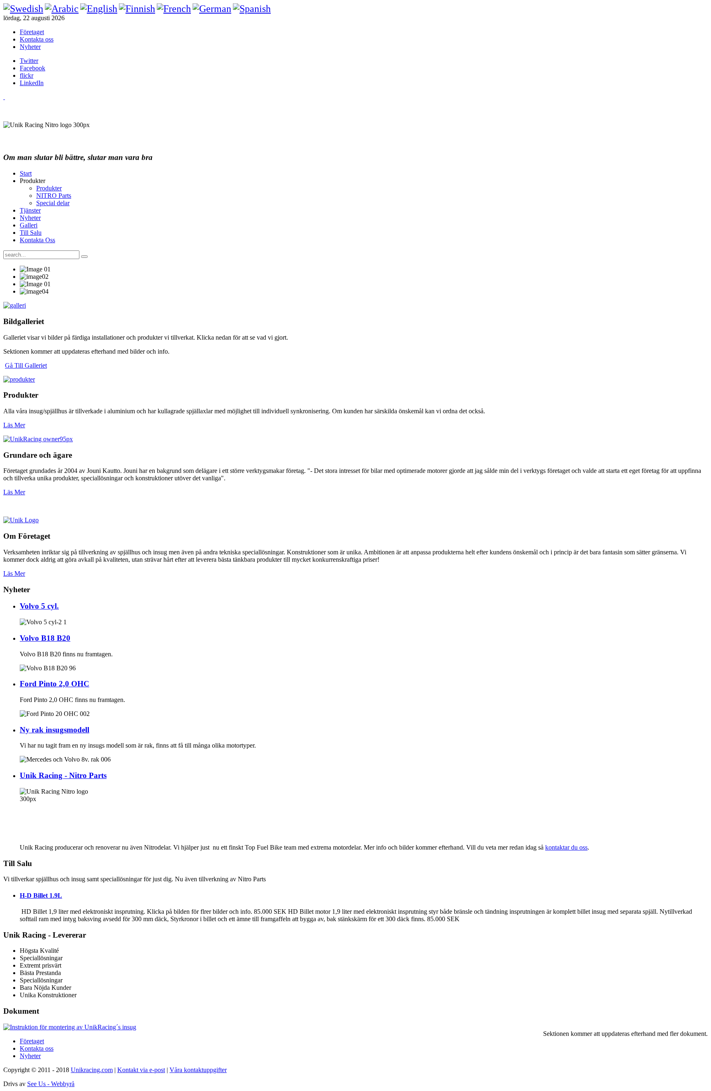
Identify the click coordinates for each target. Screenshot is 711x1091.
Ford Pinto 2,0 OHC (54, 683)
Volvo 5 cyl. (39, 606)
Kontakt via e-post (141, 1069)
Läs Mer (14, 425)
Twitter (29, 60)
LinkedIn (32, 82)
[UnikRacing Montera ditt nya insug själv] (69, 1027)
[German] (212, 8)
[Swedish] (23, 8)
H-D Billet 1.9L (41, 895)
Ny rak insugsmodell (54, 729)
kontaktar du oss (566, 847)
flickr (26, 75)
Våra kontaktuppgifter (198, 1069)
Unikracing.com (92, 1069)
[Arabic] (62, 8)
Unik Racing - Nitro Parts (63, 775)
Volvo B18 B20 (45, 638)
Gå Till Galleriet (26, 365)
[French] (174, 8)
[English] (98, 8)
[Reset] (84, 256)
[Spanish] (252, 8)
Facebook (32, 68)
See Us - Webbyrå (50, 1083)
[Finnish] (137, 8)
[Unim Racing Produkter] (19, 379)
